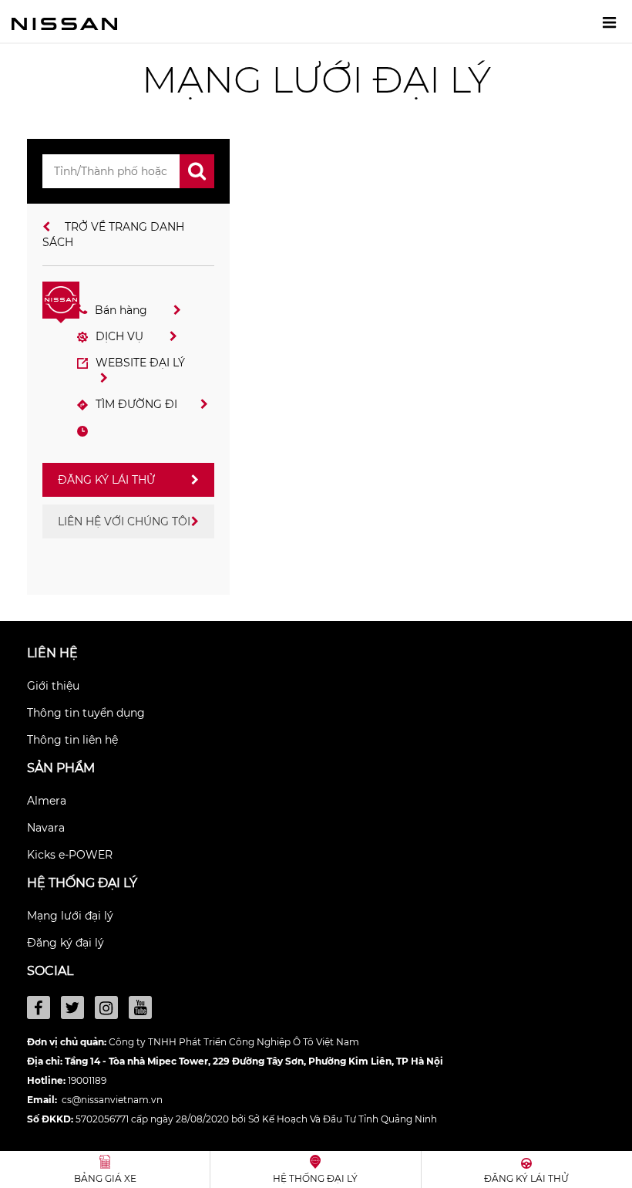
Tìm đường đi (136, 404)
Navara (46, 828)
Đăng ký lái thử (106, 480)
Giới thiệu (53, 686)
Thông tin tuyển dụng (86, 713)
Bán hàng (122, 310)
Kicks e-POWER (70, 855)
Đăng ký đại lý (65, 943)
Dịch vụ (121, 336)
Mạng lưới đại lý (70, 916)
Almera (46, 801)
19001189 (87, 1080)
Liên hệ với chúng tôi (124, 521)
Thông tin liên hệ (72, 740)
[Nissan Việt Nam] (64, 23)
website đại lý (140, 363)
